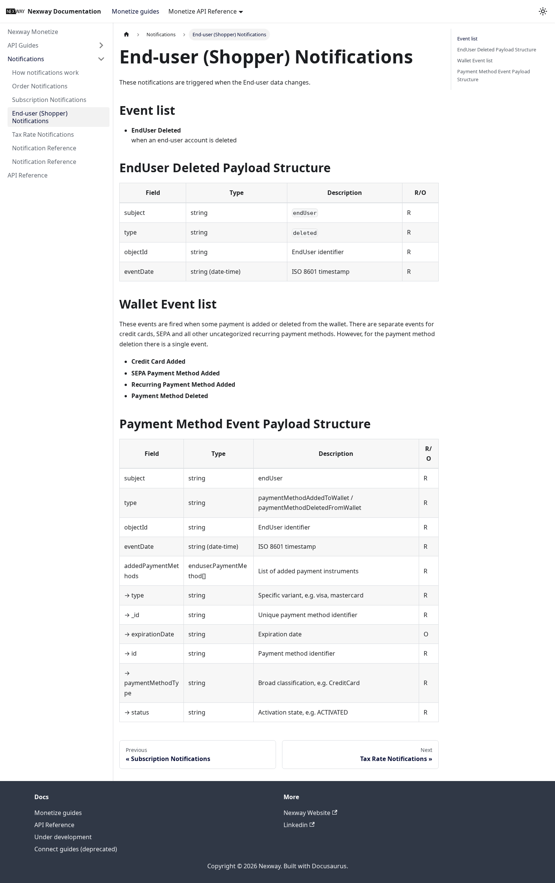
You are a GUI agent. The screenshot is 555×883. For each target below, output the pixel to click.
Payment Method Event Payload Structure (493, 75)
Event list (467, 38)
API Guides (23, 45)
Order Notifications (40, 86)
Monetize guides (135, 11)
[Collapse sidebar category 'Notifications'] (101, 59)
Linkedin (296, 825)
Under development (63, 837)
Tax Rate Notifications (43, 134)
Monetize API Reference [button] (202, 11)
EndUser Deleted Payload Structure (496, 49)
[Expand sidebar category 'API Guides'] (101, 45)
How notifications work (45, 72)
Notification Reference (44, 148)
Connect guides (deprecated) (75, 849)
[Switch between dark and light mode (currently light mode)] (543, 11)
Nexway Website (307, 813)
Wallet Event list (475, 60)
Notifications (26, 59)
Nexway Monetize (33, 32)
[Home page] (126, 34)
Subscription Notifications (49, 100)
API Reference (28, 175)
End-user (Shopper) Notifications (40, 117)
